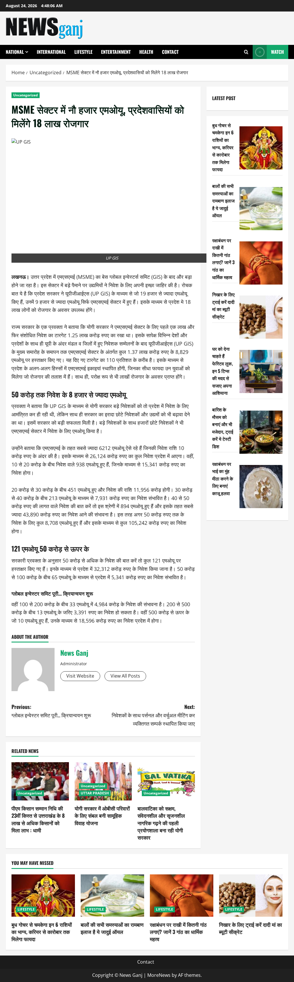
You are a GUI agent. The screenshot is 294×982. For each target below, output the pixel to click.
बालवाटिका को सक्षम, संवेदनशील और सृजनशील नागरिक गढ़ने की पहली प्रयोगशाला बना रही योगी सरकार (161, 822)
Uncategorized (25, 95)
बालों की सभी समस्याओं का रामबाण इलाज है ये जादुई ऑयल (223, 200)
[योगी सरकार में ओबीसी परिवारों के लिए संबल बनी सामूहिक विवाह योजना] (103, 781)
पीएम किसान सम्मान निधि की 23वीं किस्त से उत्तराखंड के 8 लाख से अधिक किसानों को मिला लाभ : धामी (38, 819)
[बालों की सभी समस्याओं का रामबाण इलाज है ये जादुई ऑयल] (261, 208)
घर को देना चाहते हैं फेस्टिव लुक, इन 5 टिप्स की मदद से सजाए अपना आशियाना (222, 370)
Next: (153, 715)
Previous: (51, 711)
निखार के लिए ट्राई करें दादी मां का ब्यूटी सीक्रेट (223, 305)
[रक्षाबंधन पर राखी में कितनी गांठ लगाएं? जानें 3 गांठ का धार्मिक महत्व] (261, 263)
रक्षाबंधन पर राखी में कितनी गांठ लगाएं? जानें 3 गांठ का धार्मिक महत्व (223, 259)
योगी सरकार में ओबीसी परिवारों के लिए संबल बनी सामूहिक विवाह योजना (102, 815)
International (51, 51)
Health (146, 51)
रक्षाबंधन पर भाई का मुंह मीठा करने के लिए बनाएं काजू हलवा (222, 478)
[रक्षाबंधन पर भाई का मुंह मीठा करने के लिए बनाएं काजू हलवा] (261, 486)
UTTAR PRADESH (95, 793)
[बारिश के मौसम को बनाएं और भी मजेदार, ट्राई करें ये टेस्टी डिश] (261, 432)
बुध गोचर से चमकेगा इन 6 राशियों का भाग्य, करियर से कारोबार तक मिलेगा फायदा (223, 147)
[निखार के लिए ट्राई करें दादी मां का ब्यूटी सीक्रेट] (261, 317)
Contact (170, 51)
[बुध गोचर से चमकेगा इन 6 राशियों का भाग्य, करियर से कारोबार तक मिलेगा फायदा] (261, 147)
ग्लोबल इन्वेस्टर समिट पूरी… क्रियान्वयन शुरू (52, 593)
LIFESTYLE (83, 51)
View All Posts (125, 676)
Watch (277, 51)
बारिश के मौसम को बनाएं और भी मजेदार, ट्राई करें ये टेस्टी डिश (222, 428)
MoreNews (159, 975)
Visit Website (80, 676)
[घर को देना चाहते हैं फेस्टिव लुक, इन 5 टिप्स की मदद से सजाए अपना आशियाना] (261, 371)
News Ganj (74, 652)
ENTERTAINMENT (116, 51)
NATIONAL (15, 51)
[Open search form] (246, 52)
